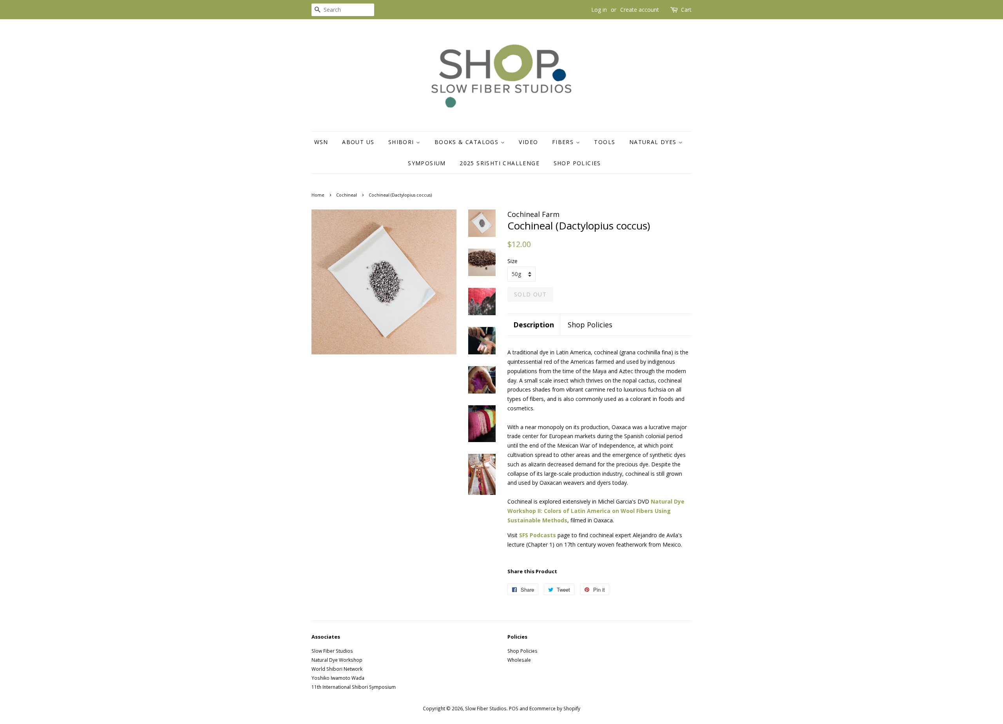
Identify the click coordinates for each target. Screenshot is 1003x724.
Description (533, 324)
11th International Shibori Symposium (353, 687)
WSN (321, 142)
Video (528, 142)
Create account (639, 9)
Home (317, 195)
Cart (686, 9)
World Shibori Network (336, 669)
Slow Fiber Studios (332, 651)
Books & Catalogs (468, 142)
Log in (599, 9)
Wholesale (519, 660)
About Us (358, 142)
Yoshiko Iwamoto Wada (337, 678)
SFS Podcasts (537, 535)
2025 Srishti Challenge (500, 163)
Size (512, 261)
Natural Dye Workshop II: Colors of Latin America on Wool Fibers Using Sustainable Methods (595, 511)
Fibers (564, 142)
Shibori (402, 142)
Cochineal (346, 195)
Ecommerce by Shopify (554, 708)
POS (513, 708)
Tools (604, 142)
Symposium (427, 163)
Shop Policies (577, 163)
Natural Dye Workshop (336, 660)
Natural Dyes (654, 142)
